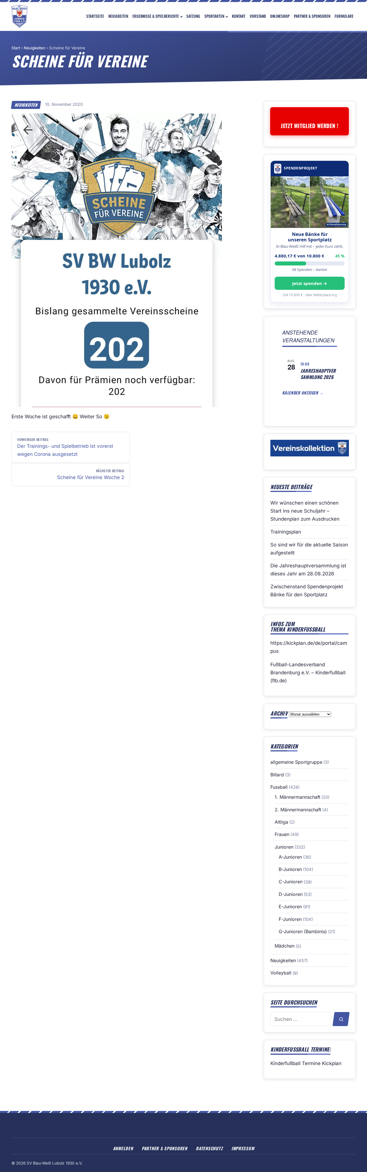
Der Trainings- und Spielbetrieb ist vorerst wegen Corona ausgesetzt (65, 447)
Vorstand (258, 16)
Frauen (282, 834)
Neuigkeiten (118, 16)
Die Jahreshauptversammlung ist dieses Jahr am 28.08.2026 (308, 570)
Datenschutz (209, 1148)
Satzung (193, 16)
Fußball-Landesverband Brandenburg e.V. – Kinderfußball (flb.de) (307, 672)
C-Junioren (290, 881)
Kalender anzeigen (300, 393)
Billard (277, 775)
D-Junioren (290, 894)
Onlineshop (280, 16)
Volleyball (280, 973)
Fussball (279, 787)
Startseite (95, 16)
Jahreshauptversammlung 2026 (318, 374)
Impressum (242, 1148)
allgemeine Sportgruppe (296, 762)
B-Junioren (290, 869)
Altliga (281, 822)
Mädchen (284, 946)
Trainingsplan (285, 532)
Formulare (344, 16)
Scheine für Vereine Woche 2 (90, 474)
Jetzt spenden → (309, 283)
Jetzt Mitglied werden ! (309, 126)
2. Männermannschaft (298, 809)
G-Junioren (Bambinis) (303, 931)
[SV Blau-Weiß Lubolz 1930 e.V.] (19, 16)
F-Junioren (290, 919)
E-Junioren (290, 906)
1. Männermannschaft (297, 797)
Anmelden (123, 1148)
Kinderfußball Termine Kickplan (305, 1063)
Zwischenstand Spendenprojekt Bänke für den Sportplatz (306, 590)
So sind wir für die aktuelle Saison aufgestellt (309, 549)
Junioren (284, 847)
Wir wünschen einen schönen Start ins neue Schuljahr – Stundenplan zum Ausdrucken (304, 511)
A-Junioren (290, 857)
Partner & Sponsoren (312, 16)
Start (15, 48)
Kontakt (238, 16)
